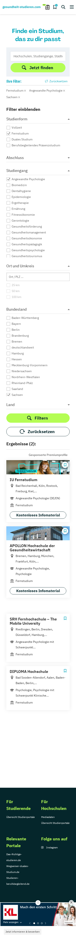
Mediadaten (48, 817)
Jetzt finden (41, 67)
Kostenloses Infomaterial (38, 515)
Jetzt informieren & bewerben (22, 931)
